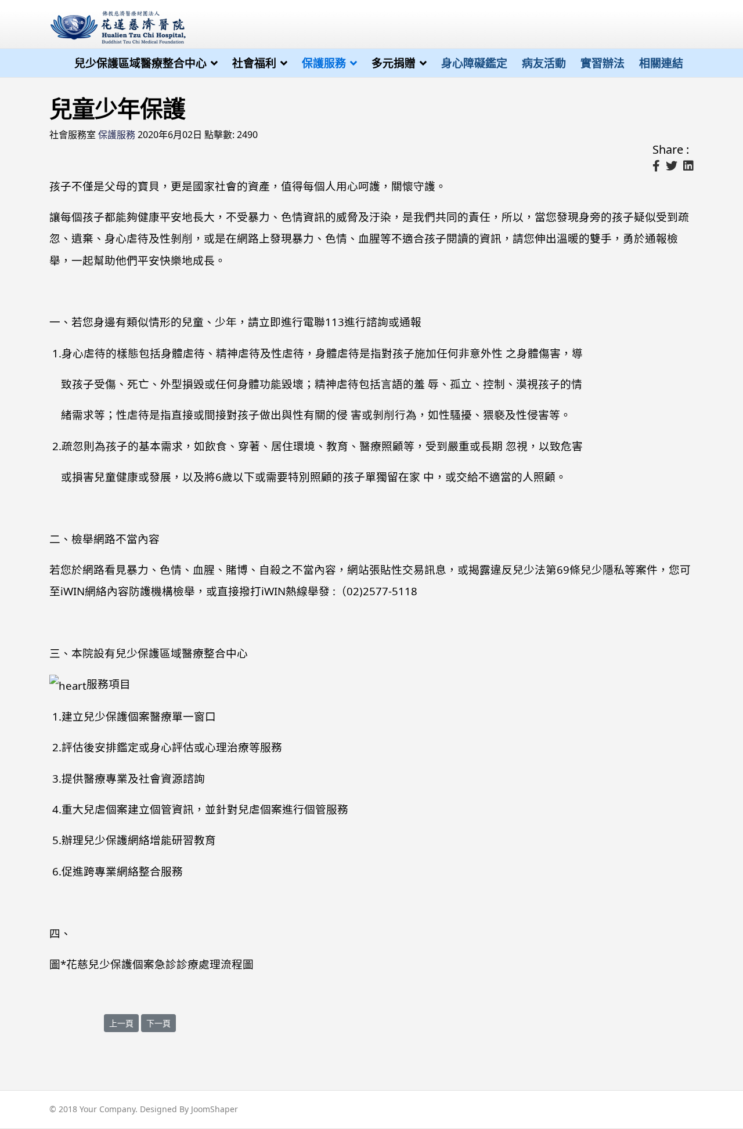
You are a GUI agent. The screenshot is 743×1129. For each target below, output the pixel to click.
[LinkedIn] (688, 166)
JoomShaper (214, 1108)
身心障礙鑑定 (474, 63)
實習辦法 (602, 63)
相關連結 (661, 63)
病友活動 (544, 63)
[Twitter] (671, 166)
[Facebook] (656, 166)
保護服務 (324, 63)
